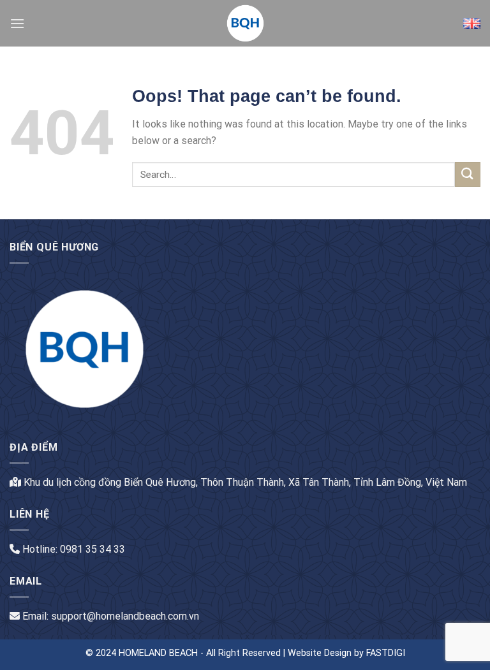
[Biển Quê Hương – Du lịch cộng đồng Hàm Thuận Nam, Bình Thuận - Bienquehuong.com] (245, 23)
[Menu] (17, 23)
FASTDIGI (385, 653)
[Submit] (467, 174)
